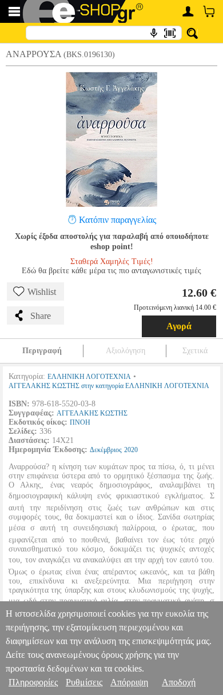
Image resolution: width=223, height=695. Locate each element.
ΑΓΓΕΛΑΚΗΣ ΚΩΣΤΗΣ (92, 413)
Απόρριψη (129, 682)
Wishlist (41, 292)
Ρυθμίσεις (84, 682)
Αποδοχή (179, 682)
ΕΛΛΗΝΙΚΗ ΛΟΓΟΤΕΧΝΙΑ (89, 377)
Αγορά (179, 326)
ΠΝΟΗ (80, 422)
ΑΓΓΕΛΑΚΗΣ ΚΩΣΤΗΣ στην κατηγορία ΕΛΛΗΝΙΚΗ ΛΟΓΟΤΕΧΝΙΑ (109, 386)
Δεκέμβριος (106, 450)
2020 (131, 450)
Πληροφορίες (33, 682)
